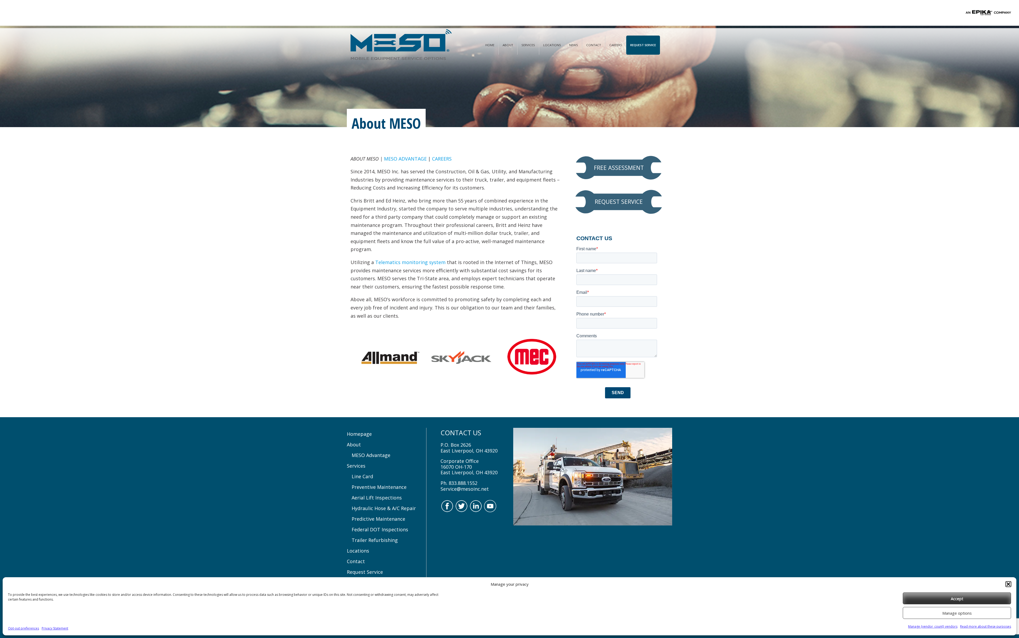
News (573, 45)
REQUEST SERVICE (619, 201)
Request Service (643, 45)
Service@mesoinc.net (465, 489)
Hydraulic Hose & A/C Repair (384, 508)
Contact (593, 45)
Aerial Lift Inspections (377, 497)
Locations (552, 45)
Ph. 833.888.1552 (459, 483)
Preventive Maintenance (379, 487)
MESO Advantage (371, 455)
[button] (1008, 584)
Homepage (359, 434)
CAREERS (442, 159)
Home (489, 45)
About (508, 45)
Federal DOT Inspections (380, 529)
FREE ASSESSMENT (619, 167)
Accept (957, 598)
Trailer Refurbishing (375, 540)
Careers (615, 45)
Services (528, 45)
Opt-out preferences (23, 628)
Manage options (957, 613)
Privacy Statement (55, 628)
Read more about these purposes (985, 626)
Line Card (362, 476)
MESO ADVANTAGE (405, 159)
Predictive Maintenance (378, 518)
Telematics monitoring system (410, 262)
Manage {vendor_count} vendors (932, 626)
